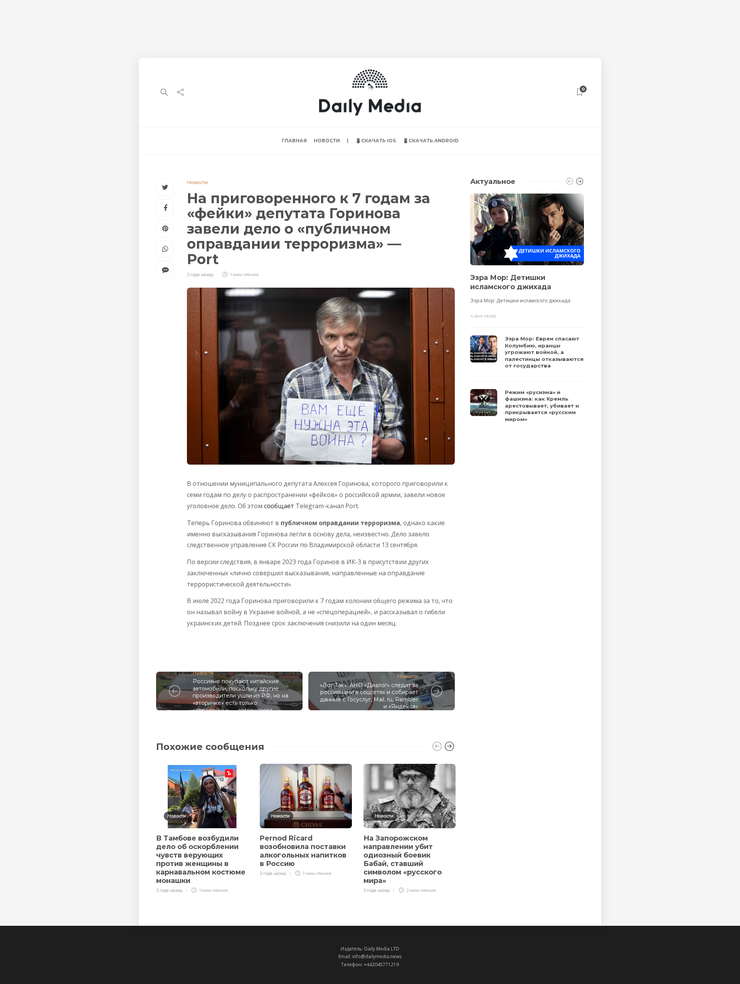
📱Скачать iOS (375, 140)
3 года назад (200, 274)
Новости (327, 140)
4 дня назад (483, 315)
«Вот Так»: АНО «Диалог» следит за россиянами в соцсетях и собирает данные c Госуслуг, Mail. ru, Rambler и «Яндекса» (369, 696)
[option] (202, 827)
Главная (294, 140)
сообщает (279, 506)
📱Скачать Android (431, 140)
